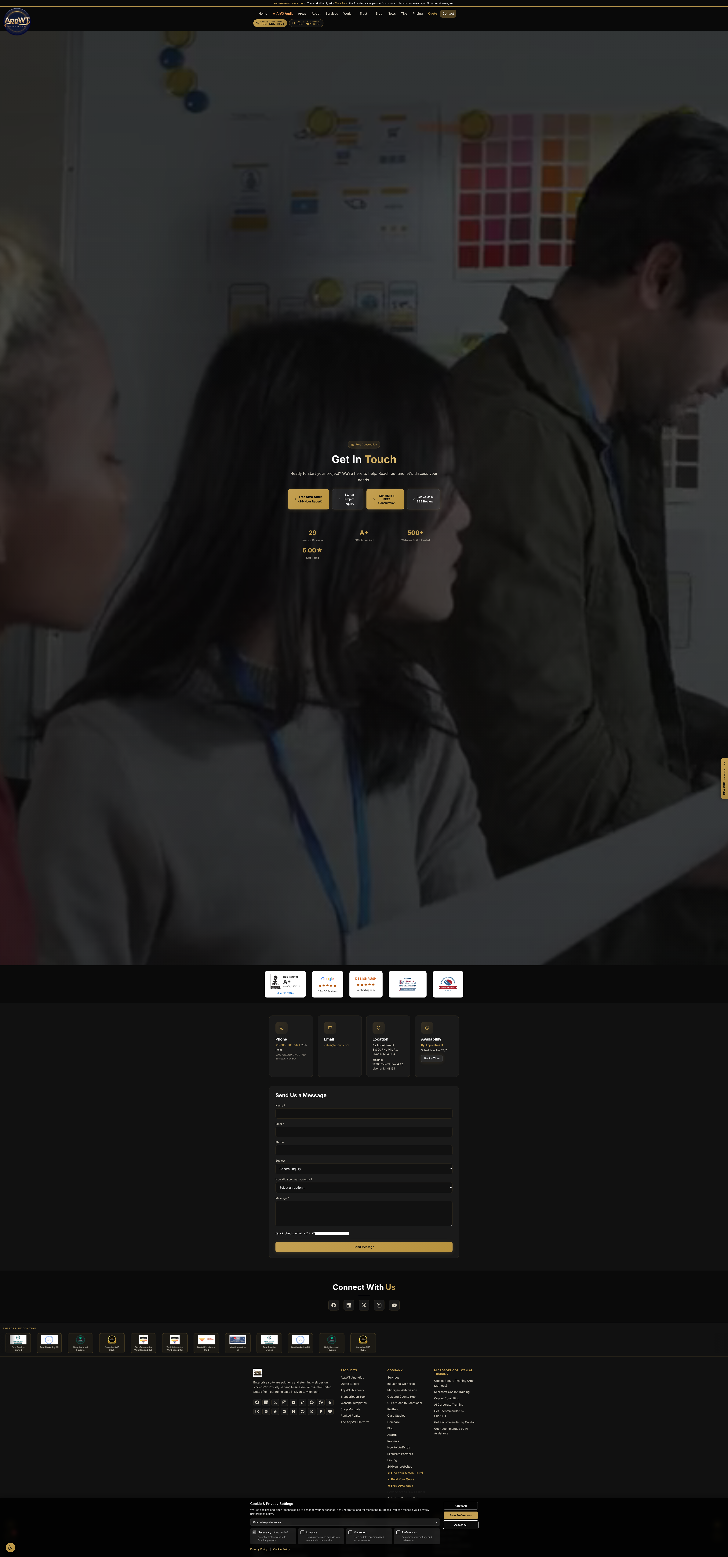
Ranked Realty (350, 1415)
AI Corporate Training (448, 1404)
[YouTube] (293, 1402)
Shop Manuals (350, 1409)
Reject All (461, 1505)
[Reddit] (302, 1411)
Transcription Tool (353, 1396)
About (316, 13)
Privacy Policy (259, 1549)
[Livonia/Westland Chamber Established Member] (408, 984)
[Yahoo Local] (330, 1411)
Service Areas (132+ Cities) (406, 1492)
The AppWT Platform (355, 1422)
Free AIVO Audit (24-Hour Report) (310, 499)
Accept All (460, 1524)
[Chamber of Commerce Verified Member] (448, 984)
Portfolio (393, 1409)
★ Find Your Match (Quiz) (405, 1473)
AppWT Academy (352, 1390)
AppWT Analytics (352, 1377)
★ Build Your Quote (400, 1479)
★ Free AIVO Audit (400, 1485)
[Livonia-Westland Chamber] (311, 1411)
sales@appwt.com (336, 1045)
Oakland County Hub (401, 1396)
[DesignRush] (266, 1411)
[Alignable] (293, 1411)
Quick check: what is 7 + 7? (295, 1233)
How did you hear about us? (293, 1179)
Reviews (393, 1441)
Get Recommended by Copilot (454, 1422)
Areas (302, 13)
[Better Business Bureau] (257, 1411)
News (392, 13)
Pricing (418, 13)
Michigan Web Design (402, 1390)
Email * (279, 1123)
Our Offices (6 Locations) (404, 1403)
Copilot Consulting (446, 1398)
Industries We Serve (401, 1384)
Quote (432, 13)
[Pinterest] (311, 1402)
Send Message (364, 1247)
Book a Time (431, 1058)
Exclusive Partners (400, 1454)
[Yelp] (330, 1402)
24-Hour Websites (399, 1466)
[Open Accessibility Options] (10, 1547)
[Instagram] (284, 1402)
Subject (280, 1160)
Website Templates (354, 1403)
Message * (282, 1198)
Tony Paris (341, 3)
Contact (448, 13)
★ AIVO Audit (282, 13)
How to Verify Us (398, 1447)
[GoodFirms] (275, 1411)
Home (263, 13)
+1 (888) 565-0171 (287, 1045)
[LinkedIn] (266, 1402)
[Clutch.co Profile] (321, 1402)
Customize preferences (345, 1522)
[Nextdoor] (284, 1411)
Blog (379, 13)
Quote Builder (350, 1384)
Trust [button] (364, 13)
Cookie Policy (281, 1549)
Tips (404, 13)
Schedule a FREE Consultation (386, 499)
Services (332, 13)
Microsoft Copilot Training (452, 1392)
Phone (279, 1142)
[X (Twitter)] (275, 1402)
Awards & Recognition (19, 1328)
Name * (280, 1105)
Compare (393, 1422)
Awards (392, 1435)
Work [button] (347, 13)
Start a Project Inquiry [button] (349, 499)
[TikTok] (302, 1402)
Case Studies (396, 1415)
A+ (364, 532)
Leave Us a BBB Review (425, 499)
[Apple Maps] (321, 1411)
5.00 (312, 550)
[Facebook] (257, 1402)
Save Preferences (461, 1515)
